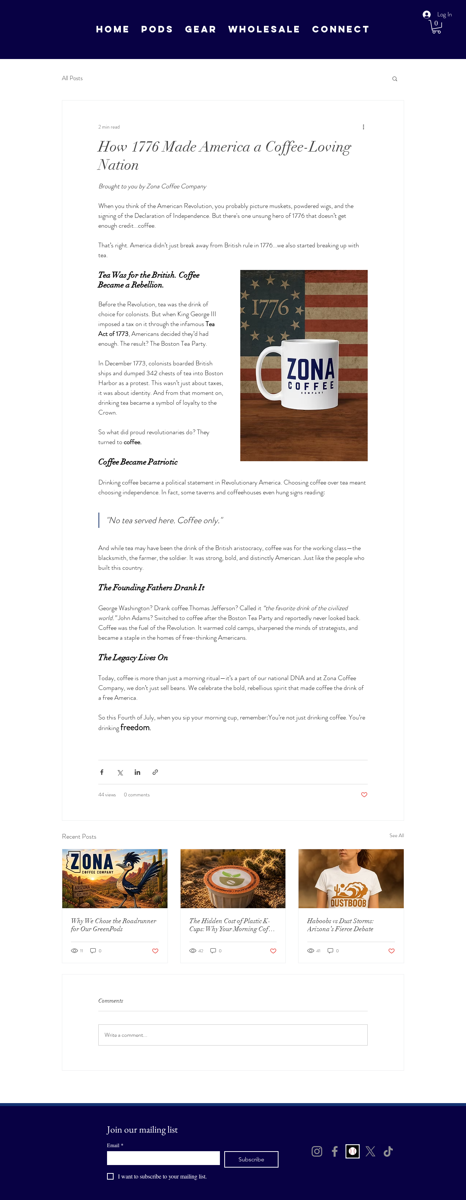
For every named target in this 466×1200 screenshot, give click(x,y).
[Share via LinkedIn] (137, 772)
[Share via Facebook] (101, 772)
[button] (201, 29)
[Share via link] (155, 772)
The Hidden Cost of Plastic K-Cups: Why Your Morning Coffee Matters (232, 925)
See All (397, 835)
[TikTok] (388, 1151)
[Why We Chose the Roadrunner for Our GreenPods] (114, 878)
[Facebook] (335, 1151)
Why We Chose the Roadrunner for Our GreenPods (113, 925)
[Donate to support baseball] (352, 1151)
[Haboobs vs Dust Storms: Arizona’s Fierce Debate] (351, 878)
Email (115, 1145)
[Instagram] (317, 1151)
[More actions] (363, 126)
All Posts (72, 78)
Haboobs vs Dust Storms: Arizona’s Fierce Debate (340, 925)
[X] (370, 1151)
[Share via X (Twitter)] (119, 772)
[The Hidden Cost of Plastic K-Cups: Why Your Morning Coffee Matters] (233, 878)
